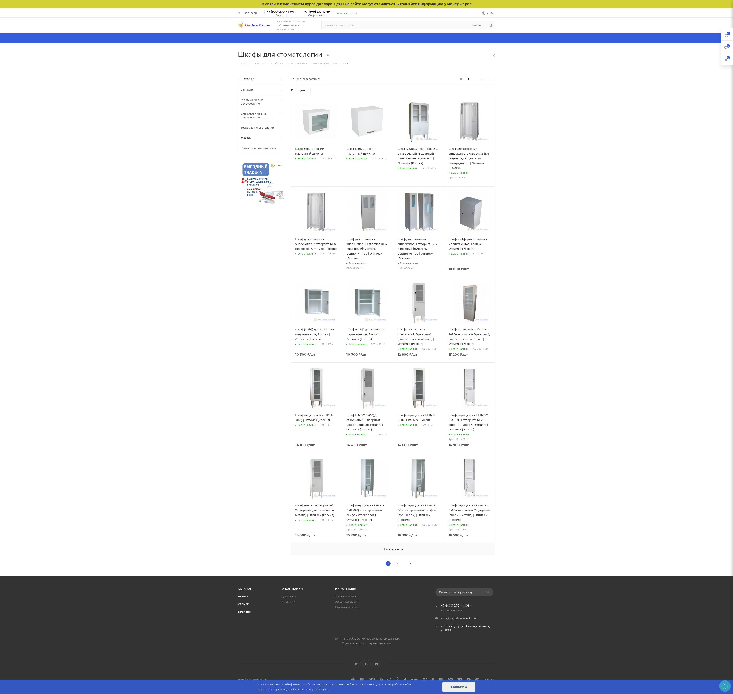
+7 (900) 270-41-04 (280, 11)
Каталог (245, 588)
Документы (289, 596)
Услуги (243, 603)
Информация (346, 588)
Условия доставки (346, 601)
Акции (243, 596)
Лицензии (288, 601)
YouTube (366, 664)
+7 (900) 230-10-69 (317, 11)
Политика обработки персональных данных (367, 638)
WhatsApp (376, 664)
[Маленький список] (461, 79)
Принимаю (459, 687)
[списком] (488, 79)
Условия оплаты (345, 596)
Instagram (357, 664)
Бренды (244, 611)
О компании (292, 588)
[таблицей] (493, 79)
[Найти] (490, 25)
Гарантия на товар (347, 607)
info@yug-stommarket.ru (459, 618)
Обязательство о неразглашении (366, 643)
